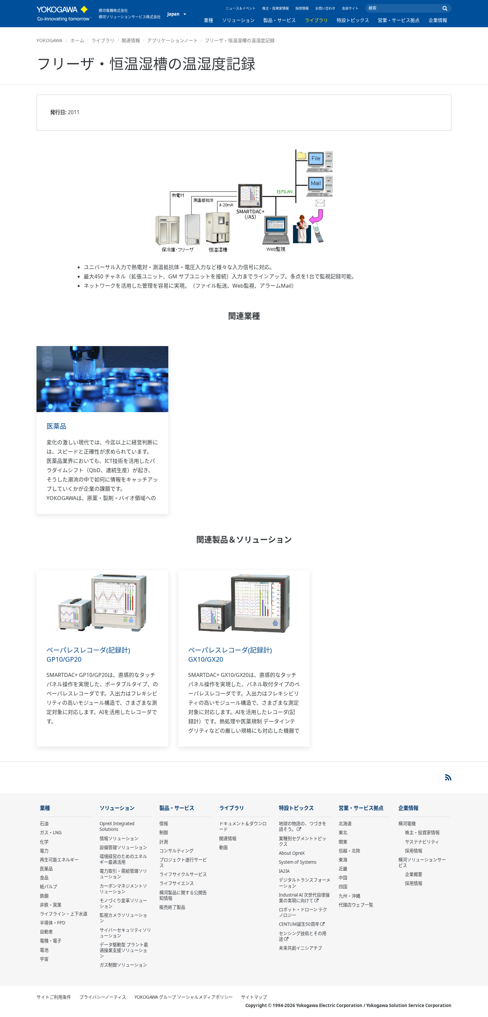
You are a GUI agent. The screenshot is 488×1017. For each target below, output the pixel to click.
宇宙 (44, 959)
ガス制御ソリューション (123, 965)
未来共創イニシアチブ (300, 948)
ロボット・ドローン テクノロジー (303, 912)
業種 (208, 20)
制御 (163, 832)
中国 (343, 878)
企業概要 (413, 874)
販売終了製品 (172, 907)
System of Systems (297, 862)
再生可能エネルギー (59, 860)
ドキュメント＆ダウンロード (243, 826)
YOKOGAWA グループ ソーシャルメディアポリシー (183, 997)
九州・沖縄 (349, 896)
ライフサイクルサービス (183, 874)
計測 (163, 842)
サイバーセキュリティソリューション (125, 933)
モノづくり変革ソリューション (123, 903)
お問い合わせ (325, 8)
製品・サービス (279, 20)
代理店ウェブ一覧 (356, 905)
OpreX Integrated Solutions (117, 826)
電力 (44, 851)
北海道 (345, 824)
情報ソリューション (119, 838)
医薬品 (56, 426)
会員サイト (350, 8)
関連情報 (131, 40)
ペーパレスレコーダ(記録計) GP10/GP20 (88, 655)
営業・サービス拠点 (399, 20)
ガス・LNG (51, 832)
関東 (343, 842)
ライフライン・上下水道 (63, 914)
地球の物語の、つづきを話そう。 (302, 826)
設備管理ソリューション (123, 847)
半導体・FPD (52, 923)
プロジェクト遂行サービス (183, 862)
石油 (44, 824)
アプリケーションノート (172, 40)
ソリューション (238, 20)
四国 (343, 887)
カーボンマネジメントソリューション (123, 889)
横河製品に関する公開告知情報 (183, 895)
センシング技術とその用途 (302, 936)
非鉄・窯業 (50, 905)
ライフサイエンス (176, 883)
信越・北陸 (349, 851)
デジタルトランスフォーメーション (304, 883)
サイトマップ (254, 997)
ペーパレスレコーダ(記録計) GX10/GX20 (230, 655)
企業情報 (438, 20)
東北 (343, 832)
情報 (163, 824)
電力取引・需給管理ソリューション (123, 874)
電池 (44, 950)
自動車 (46, 932)
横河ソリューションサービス (422, 862)
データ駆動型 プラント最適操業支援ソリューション (124, 950)
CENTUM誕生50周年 (299, 924)
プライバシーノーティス (102, 997)
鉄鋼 (44, 896)
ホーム (77, 40)
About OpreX (292, 853)
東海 (343, 860)
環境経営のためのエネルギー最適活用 (123, 859)
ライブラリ (316, 20)
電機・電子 (50, 941)
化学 (44, 842)
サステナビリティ (422, 842)
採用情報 (302, 8)
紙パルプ (48, 887)
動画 (223, 847)
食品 (44, 878)
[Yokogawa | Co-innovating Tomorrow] (64, 14)
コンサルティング (176, 851)
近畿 (343, 869)
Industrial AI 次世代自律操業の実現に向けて (304, 898)
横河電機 (407, 824)
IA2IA (284, 871)
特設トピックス (353, 20)
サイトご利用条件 (54, 997)
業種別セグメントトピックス (302, 841)
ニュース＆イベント (241, 8)
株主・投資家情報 (275, 8)
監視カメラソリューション (123, 918)
